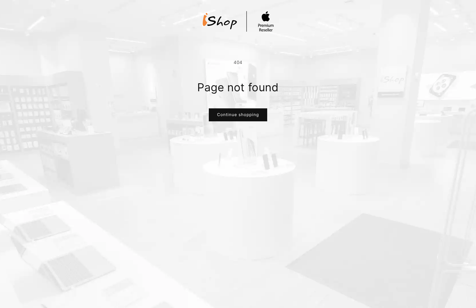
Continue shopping (238, 114)
